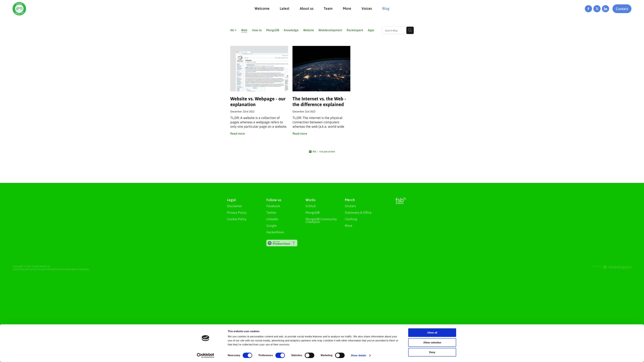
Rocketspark (355, 30)
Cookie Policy (236, 219)
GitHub (311, 206)
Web (244, 30)
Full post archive (327, 151)
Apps (371, 30)
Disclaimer (234, 206)
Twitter (271, 212)
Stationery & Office (358, 212)
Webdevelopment (330, 30)
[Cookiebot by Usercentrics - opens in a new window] (205, 355)
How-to (257, 30)
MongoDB (272, 30)
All (232, 30)
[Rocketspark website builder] (612, 267)
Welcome (262, 8)
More (347, 8)
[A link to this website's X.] (597, 8)
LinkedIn (272, 219)
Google (271, 225)
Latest (284, 8)
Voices (367, 8)
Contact (622, 8)
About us (306, 8)
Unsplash (84, 268)
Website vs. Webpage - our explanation (257, 101)
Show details (358, 355)
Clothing (351, 219)
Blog (385, 8)
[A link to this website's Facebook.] (588, 8)
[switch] (280, 355)
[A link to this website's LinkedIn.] (605, 8)
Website (308, 30)
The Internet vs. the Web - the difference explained (319, 101)
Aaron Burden (68, 268)
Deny (432, 352)
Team (328, 8)
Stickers (350, 206)
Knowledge (291, 30)
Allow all (432, 332)
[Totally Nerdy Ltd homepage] (74, 8)
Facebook (273, 206)
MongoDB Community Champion (321, 220)
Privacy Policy (237, 212)
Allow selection (432, 342)
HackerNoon (275, 232)
